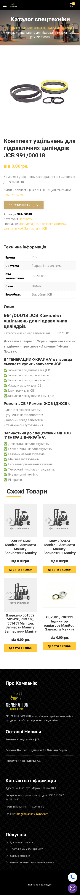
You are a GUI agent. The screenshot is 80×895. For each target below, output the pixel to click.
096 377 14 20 (13, 195)
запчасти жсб (13, 228)
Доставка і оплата (21, 842)
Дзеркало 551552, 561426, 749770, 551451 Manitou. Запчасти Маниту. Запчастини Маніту (20, 623)
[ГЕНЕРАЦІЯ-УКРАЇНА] (13, 5)
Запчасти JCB (28, 224)
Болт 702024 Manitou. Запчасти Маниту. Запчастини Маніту (60, 547)
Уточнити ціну (26, 205)
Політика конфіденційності (26, 849)
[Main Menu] (5, 5)
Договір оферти (20, 855)
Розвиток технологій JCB (23, 760)
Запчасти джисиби (53, 224)
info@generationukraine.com (30, 814)
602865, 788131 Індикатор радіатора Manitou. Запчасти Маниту (59, 623)
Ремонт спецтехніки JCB (22, 739)
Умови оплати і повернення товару (32, 862)
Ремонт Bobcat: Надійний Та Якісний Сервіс (37, 750)
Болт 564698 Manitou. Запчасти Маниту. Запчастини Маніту (20, 547)
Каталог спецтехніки (36, 28)
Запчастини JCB (35, 228)
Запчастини (63, 28)
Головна (12, 28)
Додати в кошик (20, 569)
